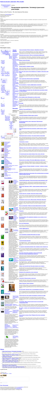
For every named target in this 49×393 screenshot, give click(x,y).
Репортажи (7, 293)
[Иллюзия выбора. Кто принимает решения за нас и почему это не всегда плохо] (6, 215)
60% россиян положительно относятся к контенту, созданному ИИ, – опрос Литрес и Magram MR (16, 77)
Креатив (5, 159)
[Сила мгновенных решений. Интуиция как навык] (6, 232)
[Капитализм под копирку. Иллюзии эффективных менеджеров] (2, 157)
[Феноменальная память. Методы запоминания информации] (7, 54)
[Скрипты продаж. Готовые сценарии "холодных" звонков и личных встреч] (2, 163)
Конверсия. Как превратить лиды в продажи (28, 272)
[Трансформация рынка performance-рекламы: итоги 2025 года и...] (11, 261)
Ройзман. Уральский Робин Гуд (25, 109)
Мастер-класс (6, 151)
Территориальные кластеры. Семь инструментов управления (32, 135)
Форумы (5, 174)
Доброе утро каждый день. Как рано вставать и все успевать (31, 266)
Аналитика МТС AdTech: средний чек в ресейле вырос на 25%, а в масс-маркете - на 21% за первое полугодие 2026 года (16, 71)
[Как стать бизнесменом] (2, 220)
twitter (10, 373)
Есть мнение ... (6, 147)
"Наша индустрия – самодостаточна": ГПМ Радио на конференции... (16, 311)
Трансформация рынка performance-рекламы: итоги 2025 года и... (16, 260)
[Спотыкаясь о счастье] (3, 137)
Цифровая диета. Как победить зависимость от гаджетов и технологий (34, 147)
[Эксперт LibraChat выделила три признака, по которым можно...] (11, 219)
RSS (2, 373)
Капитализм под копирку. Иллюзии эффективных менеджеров (32, 160)
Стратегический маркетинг (25, 240)
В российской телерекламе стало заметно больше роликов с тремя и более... (16, 209)
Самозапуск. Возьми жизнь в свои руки (27, 278)
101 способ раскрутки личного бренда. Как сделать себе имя (31, 153)
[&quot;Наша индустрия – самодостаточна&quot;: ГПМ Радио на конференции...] (9, 313)
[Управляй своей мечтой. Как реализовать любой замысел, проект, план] (11, 128)
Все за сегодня (6, 142)
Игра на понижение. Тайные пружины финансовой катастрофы (32, 205)
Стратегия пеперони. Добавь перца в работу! (28, 115)
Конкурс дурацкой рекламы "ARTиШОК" (11, 172)
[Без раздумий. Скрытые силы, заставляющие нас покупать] (2, 287)
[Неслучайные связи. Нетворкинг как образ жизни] (7, 94)
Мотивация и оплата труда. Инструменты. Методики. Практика (32, 199)
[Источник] (2, 98)
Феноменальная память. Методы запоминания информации (31, 55)
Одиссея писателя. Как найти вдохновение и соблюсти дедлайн (32, 295)
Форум (2, 349)
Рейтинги (6, 154)
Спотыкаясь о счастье (23, 141)
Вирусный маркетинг (8, 157)
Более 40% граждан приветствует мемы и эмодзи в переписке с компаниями (16, 61)
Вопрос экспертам (7, 146)
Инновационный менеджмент (25, 259)
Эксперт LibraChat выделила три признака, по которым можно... (16, 217)
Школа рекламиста (7, 150)
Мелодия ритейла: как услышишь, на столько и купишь (16, 182)
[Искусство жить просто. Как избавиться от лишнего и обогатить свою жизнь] (3, 75)
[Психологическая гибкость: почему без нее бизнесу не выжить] (7, 298)
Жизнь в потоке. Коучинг (24, 60)
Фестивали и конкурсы (8, 166)
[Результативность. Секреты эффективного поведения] (4, 82)
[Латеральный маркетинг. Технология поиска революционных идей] (2, 176)
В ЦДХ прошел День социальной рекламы (15, 337)
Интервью (6, 149)
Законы (5, 170)
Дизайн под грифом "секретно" (16, 305)
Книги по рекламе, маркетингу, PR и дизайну (12, 1)
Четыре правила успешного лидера (26, 66)
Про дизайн (6, 160)
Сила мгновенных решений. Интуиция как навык (29, 234)
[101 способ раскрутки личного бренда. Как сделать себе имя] (2, 151)
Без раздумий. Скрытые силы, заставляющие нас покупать (31, 289)
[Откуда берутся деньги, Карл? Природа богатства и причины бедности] (2, 312)
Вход (1, 385)
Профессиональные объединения (9, 168)
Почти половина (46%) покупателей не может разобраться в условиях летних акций (16, 87)
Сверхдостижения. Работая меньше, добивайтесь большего (31, 49)
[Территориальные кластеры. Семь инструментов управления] (14, 132)
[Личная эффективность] (2, 227)
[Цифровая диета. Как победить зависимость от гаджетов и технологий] (2, 145)
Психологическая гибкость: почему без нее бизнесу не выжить (16, 297)
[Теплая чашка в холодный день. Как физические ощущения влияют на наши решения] (3, 92)
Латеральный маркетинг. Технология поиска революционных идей (33, 180)
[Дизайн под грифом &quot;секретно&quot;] (9, 305)
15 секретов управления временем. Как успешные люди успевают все (33, 246)
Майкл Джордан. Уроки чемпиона (26, 283)
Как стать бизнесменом (24, 223)
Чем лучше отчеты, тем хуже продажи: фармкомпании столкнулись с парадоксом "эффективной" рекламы (16, 56)
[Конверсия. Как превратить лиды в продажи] (2, 270)
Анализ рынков (15, 50)
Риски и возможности (8, 162)
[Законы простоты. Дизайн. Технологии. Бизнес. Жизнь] (2, 190)
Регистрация (5, 385)
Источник (21, 103)
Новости (5, 144)
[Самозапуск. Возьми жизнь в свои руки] (2, 276)
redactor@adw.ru (19, 388)
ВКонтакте (6, 373)
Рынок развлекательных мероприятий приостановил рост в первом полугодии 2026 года (16, 98)
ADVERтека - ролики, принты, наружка (11, 165)
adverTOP (6, 143)
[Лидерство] (2, 209)
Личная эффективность (24, 228)
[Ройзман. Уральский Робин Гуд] (3, 106)
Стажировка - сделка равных (16, 230)
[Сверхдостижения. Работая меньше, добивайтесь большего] (4, 53)
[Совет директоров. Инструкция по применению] (7, 75)
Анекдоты (6, 175)
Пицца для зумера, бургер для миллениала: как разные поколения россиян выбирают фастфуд (16, 82)
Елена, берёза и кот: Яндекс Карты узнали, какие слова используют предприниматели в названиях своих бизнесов (16, 104)
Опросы (5, 173)
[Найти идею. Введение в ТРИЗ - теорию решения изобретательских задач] (2, 183)
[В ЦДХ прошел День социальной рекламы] (7, 338)
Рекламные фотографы (8, 163)
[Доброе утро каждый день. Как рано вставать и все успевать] (2, 264)
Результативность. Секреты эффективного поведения (30, 84)
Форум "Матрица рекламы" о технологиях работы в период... (16, 326)
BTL (5, 158)
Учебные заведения (7, 169)
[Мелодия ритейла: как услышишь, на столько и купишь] (11, 183)
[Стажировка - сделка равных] (11, 231)
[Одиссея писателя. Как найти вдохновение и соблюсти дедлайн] (2, 293)
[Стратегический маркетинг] (2, 238)
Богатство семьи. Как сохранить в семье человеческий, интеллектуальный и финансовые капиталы (30, 253)
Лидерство (21, 210)
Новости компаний (7, 145)
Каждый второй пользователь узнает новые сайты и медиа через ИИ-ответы (16, 65)
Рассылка (15, 108)
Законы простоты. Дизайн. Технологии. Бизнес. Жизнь (30, 193)
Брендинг (6, 156)
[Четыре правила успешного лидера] (3, 63)
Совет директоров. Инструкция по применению (29, 78)
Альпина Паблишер (8, 14)
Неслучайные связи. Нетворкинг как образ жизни (29, 97)
